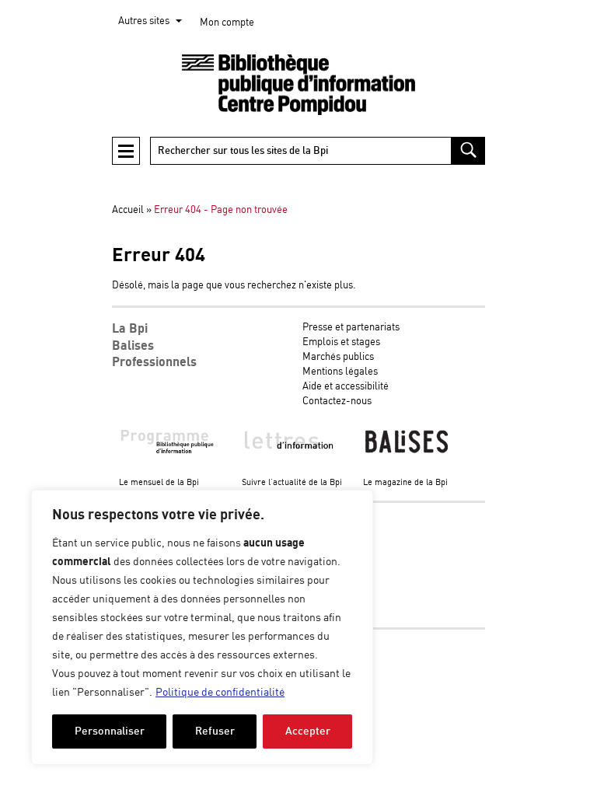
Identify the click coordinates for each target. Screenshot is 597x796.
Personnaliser (110, 731)
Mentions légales (340, 372)
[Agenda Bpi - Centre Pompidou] (298, 85)
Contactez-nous (337, 401)
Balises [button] (133, 346)
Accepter (307, 731)
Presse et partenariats (351, 328)
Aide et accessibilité (345, 387)
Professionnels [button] (154, 362)
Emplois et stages (341, 342)
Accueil (128, 210)
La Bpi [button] (130, 329)
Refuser (215, 731)
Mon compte (227, 23)
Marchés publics (338, 357)
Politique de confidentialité (220, 692)
